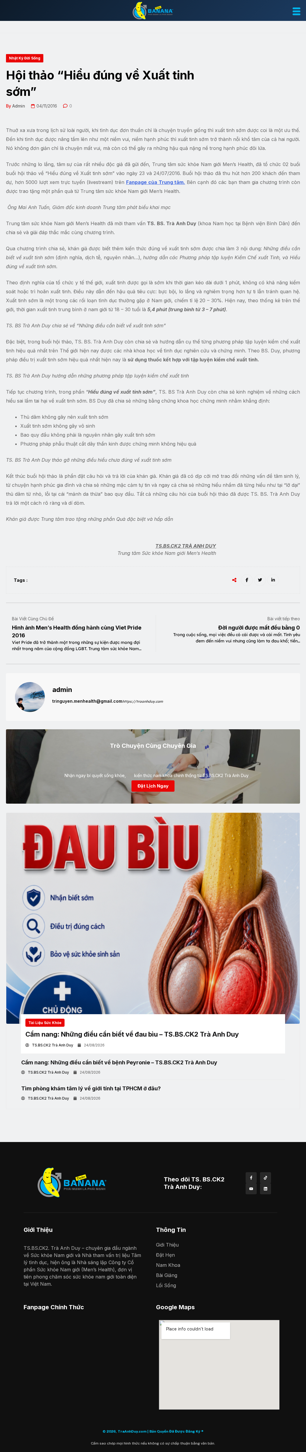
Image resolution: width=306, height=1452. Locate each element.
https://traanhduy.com (142, 701)
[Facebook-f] (251, 1177)
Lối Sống (166, 1285)
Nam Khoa (168, 1265)
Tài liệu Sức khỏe (45, 1022)
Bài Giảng (166, 1275)
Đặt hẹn (165, 1255)
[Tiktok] (265, 1177)
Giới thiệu (167, 1245)
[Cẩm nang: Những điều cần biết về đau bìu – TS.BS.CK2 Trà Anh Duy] (153, 918)
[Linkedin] (265, 1188)
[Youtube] (251, 1188)
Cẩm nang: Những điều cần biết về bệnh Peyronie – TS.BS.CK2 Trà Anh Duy (119, 1062)
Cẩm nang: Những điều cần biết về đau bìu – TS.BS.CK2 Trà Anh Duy (132, 1034)
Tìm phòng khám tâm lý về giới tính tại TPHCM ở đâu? (91, 1088)
